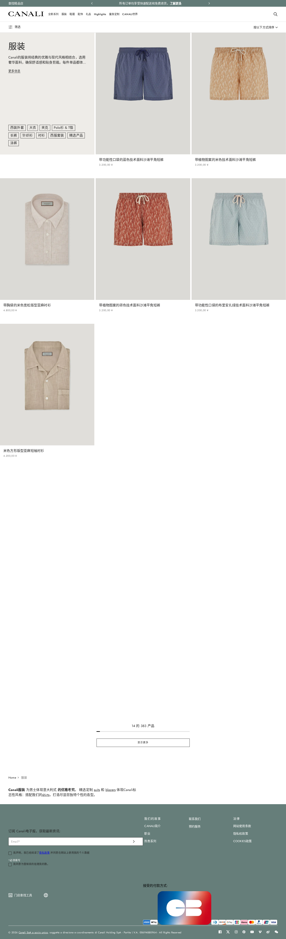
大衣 (32, 127)
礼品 (88, 14)
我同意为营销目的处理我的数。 (31, 864)
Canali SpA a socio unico (33, 932)
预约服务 (195, 826)
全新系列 (53, 14)
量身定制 (114, 14)
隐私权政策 (240, 833)
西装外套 (17, 127)
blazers (111, 789)
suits (97, 789)
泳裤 (13, 142)
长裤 (13, 135)
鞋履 (72, 14)
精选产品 (76, 135)
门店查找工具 (23, 895)
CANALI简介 (152, 826)
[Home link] (14, 777)
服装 (64, 14)
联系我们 (195, 819)
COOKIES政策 (242, 841)
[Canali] (26, 15)
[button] (275, 14)
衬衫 (41, 135)
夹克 (44, 127)
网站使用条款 (242, 826)
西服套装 (57, 135)
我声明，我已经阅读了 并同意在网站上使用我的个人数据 (51, 853)
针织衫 (27, 135)
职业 (147, 833)
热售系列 (150, 841)
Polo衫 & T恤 (63, 127)
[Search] (275, 14)
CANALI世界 (130, 14)
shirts (45, 794)
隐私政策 (44, 853)
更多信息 (14, 71)
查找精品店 (15, 3)
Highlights (100, 14)
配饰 (80, 14)
